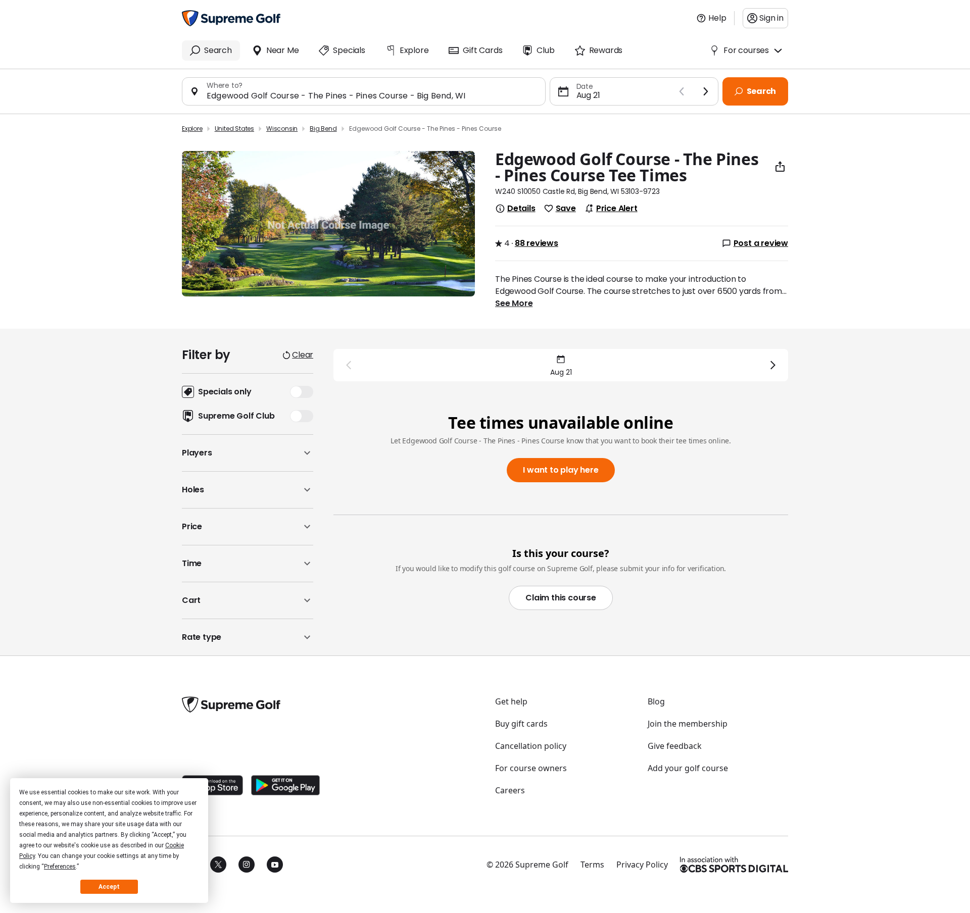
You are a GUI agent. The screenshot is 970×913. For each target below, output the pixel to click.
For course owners (531, 768)
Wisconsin (282, 128)
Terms (592, 864)
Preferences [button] (60, 866)
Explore (192, 128)
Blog (656, 701)
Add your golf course (688, 768)
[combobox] (372, 95)
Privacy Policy (642, 864)
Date (584, 86)
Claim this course (560, 597)
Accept (109, 886)
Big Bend (323, 128)
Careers (510, 790)
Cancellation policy (530, 746)
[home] (231, 18)
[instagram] (246, 864)
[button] (247, 453)
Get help (511, 701)
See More (513, 303)
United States (234, 128)
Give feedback (675, 746)
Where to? (225, 85)
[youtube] (275, 864)
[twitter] (218, 864)
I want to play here (560, 470)
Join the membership (688, 724)
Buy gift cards (521, 724)
